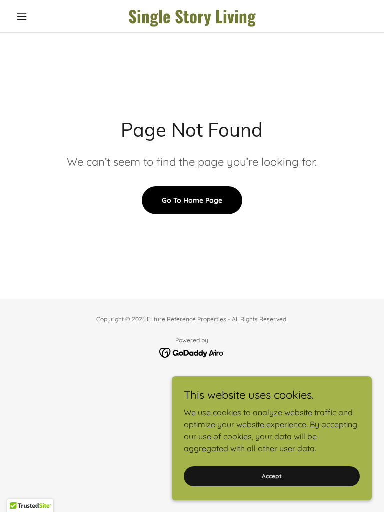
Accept (272, 476)
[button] (39, 16)
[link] (192, 21)
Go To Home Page (192, 200)
